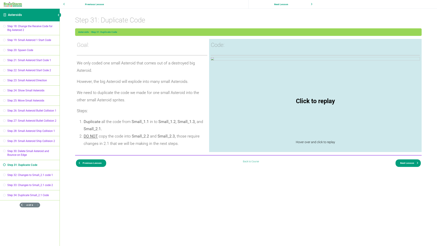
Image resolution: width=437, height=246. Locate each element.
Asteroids (15, 15)
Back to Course (251, 161)
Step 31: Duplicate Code (104, 32)
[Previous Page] (22, 205)
